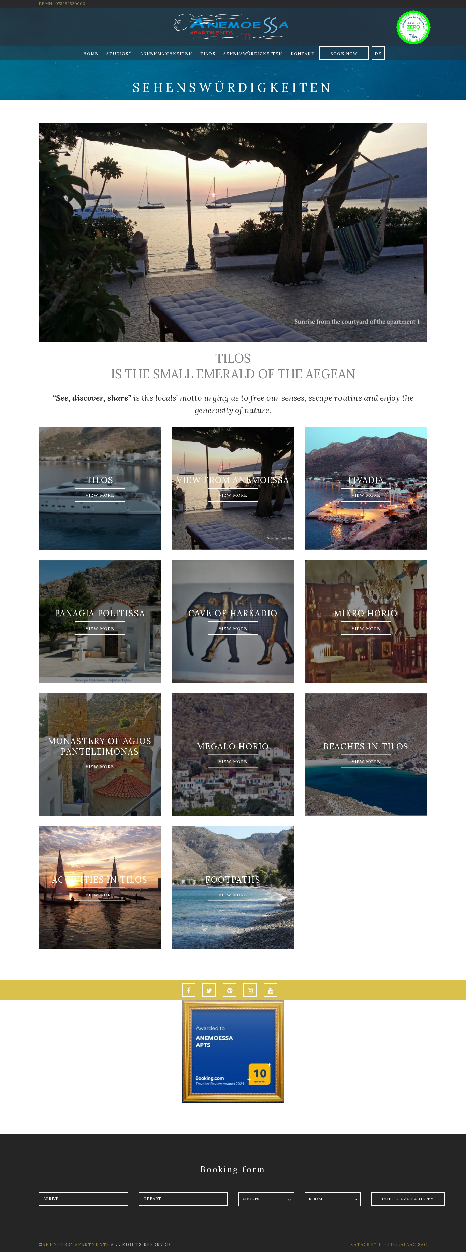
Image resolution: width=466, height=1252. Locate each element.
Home (90, 53)
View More (100, 494)
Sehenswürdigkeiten (252, 53)
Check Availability (408, 1198)
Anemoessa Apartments (77, 1244)
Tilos (207, 53)
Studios (117, 53)
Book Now (344, 53)
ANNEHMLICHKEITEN (166, 53)
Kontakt (303, 53)
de (378, 53)
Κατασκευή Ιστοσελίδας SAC (388, 1244)
